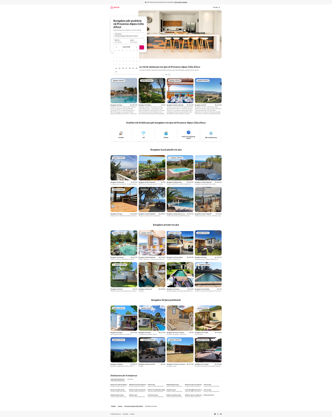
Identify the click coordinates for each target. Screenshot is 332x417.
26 (123, 68)
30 (136, 68)
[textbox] (121, 42)
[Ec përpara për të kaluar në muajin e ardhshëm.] (136, 47)
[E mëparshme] (162, 74)
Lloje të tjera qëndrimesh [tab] (117, 379)
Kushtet (132, 414)
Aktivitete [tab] (130, 379)
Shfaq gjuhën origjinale (180, 2)
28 (129, 68)
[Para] (169, 74)
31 (116, 72)
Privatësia (125, 414)
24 (116, 68)
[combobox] (129, 36)
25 (119, 68)
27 (126, 68)
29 (133, 68)
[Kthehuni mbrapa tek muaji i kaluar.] (116, 47)
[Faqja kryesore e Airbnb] (114, 7)
